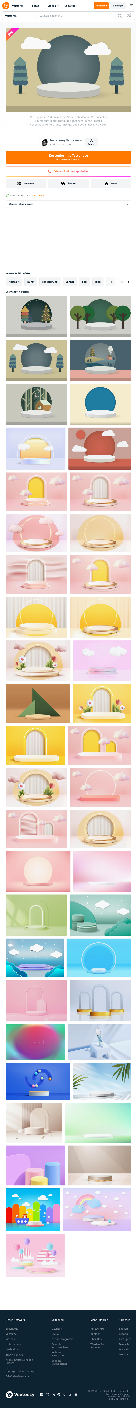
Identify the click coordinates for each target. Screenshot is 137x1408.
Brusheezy (12, 1327)
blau (98, 280)
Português (122, 1337)
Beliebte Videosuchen (59, 1360)
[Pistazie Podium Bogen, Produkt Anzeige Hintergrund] (36, 913)
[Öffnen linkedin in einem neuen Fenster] (53, 1394)
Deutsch (121, 1342)
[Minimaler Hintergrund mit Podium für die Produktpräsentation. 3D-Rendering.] (35, 1164)
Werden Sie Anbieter (97, 1344)
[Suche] (120, 16)
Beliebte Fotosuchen (58, 1352)
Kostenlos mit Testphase (68, 157)
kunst (30, 280)
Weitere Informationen (21, 202)
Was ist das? (38, 195)
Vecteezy (11, 1332)
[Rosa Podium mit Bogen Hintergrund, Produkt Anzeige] (36, 999)
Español (121, 1332)
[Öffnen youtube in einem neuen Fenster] (76, 1394)
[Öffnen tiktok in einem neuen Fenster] (64, 1394)
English (120, 1327)
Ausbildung (13, 1347)
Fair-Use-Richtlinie (116, 1400)
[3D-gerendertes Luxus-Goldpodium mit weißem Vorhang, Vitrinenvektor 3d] (100, 827)
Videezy (10, 1337)
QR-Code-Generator (17, 1374)
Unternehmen (14, 1342)
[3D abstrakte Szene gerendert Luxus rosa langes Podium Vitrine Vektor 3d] (100, 785)
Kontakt (95, 1332)
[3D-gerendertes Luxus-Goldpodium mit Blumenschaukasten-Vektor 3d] (36, 785)
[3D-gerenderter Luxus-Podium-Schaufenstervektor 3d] (100, 531)
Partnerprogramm (62, 1337)
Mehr (119, 1352)
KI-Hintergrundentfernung (20, 1367)
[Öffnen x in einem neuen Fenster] (70, 1394)
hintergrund (50, 280)
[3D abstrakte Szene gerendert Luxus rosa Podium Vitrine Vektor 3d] (99, 744)
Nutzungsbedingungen (116, 1395)
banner (69, 280)
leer (84, 280)
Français (121, 1347)
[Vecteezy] (5, 5)
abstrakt (14, 280)
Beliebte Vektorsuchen (60, 1344)
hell (110, 280)
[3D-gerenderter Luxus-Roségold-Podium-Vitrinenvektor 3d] (100, 572)
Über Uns (96, 1337)
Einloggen (118, 5)
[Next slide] (123, 280)
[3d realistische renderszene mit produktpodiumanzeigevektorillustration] (100, 999)
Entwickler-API (14, 1352)
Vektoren (18, 6)
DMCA (55, 1332)
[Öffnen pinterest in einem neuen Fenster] (58, 1394)
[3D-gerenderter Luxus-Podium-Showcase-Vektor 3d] (36, 531)
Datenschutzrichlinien (117, 1398)
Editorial (69, 6)
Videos (52, 6)
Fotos (35, 6)
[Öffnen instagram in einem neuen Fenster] (47, 1394)
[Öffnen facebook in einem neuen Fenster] (41, 1394)
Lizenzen (57, 1327)
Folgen (91, 144)
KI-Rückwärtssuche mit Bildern (19, 1359)
